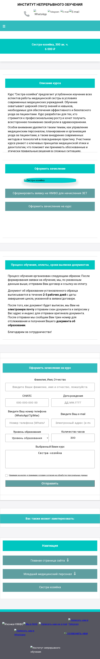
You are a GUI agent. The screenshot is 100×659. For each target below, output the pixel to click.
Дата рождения (73, 395)
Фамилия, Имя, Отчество (50, 379)
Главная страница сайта (48, 560)
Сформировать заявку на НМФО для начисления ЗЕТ (50, 193)
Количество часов (73, 431)
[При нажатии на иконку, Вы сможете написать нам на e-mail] (53, 624)
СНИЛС (27, 395)
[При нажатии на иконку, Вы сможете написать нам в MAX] (30, 624)
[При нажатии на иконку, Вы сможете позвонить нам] (76, 634)
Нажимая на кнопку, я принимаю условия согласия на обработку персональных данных (48, 475)
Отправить (50, 483)
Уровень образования (27, 431)
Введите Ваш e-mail (73, 414)
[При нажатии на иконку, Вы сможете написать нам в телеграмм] (82, 624)
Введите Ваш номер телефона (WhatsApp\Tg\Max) (27, 413)
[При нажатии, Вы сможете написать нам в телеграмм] (53, 12)
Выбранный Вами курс (50, 446)
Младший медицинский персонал (48, 574)
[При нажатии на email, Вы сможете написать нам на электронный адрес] (64, 12)
